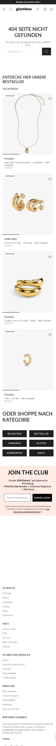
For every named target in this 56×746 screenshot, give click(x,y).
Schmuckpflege (9, 673)
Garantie (6, 668)
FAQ (4, 633)
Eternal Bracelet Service (13, 664)
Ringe (5, 610)
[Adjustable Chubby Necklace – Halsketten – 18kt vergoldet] (28, 123)
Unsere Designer (10, 695)
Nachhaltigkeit (9, 700)
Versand (6, 637)
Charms (6, 606)
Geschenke (7, 615)
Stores (5, 660)
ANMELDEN (42, 497)
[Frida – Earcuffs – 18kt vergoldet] (28, 359)
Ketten (5, 597)
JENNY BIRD (10, 239)
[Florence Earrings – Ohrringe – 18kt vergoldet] (28, 204)
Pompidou (9, 158)
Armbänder (7, 602)
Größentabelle (9, 677)
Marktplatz (7, 704)
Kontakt (6, 646)
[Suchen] (46, 51)
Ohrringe (6, 593)
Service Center (9, 629)
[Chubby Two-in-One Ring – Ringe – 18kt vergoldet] (28, 282)
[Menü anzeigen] (4, 9)
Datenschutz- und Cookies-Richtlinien (26, 512)
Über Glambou (9, 691)
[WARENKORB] (51, 9)
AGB (47, 509)
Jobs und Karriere (10, 708)
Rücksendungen (9, 642)
